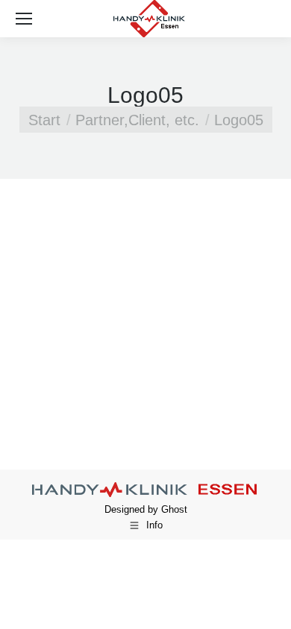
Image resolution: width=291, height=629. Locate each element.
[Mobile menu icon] (24, 19)
